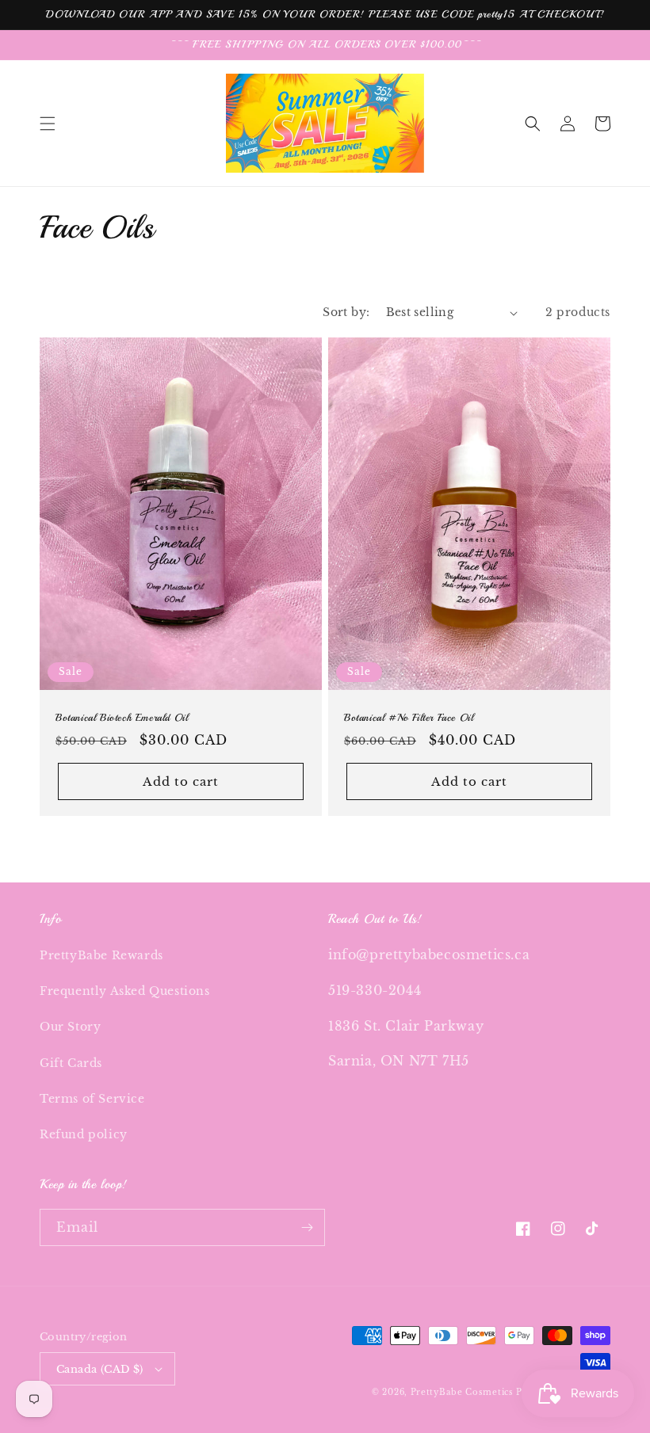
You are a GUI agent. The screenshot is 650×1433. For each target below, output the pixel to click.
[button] (47, 123)
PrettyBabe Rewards (101, 955)
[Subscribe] (306, 1227)
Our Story (70, 1026)
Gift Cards (71, 1063)
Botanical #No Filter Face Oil (408, 717)
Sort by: (346, 312)
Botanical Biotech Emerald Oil (121, 717)
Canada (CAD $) (99, 1369)
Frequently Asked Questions (125, 991)
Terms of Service (92, 1099)
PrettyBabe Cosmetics (464, 1392)
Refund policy (84, 1134)
